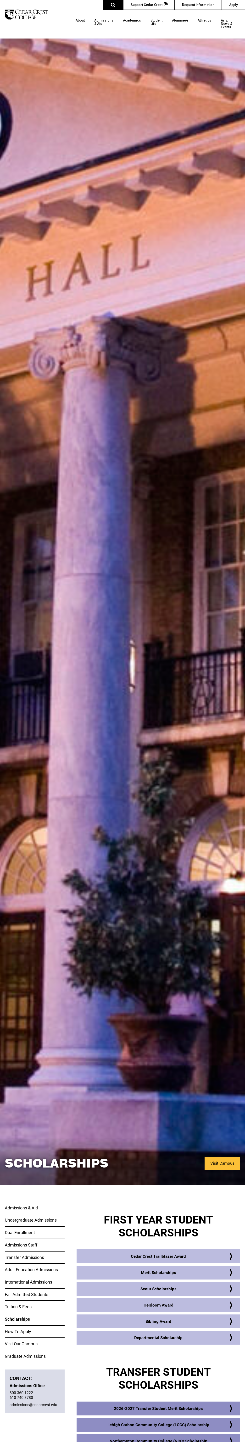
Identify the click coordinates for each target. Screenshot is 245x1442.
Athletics (204, 20)
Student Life (156, 22)
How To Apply (18, 1331)
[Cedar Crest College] (26, 15)
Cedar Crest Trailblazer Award (158, 1256)
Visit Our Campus (21, 1344)
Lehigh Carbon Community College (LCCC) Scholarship (158, 1424)
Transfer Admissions (24, 1257)
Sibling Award (158, 1321)
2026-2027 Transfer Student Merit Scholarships (158, 1408)
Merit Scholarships (158, 1272)
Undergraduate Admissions (31, 1220)
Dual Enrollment (20, 1232)
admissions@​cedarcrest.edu (33, 1404)
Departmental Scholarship (158, 1337)
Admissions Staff (21, 1245)
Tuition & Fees (18, 1306)
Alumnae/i (180, 20)
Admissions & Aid (103, 22)
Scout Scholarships (158, 1288)
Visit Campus (222, 1163)
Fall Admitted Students (26, 1294)
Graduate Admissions (25, 1356)
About (80, 20)
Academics (132, 20)
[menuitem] (80, 28)
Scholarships (17, 1319)
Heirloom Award (158, 1305)
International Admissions (28, 1282)
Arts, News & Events (226, 24)
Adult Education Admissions (31, 1269)
